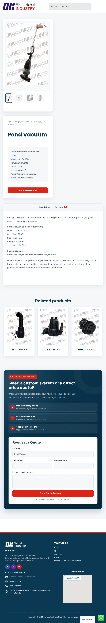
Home (10, 122)
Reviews (60, 207)
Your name (17, 460)
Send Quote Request (53, 493)
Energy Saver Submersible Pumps (27, 122)
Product (16, 448)
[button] (45, 25)
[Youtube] (19, 566)
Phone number (60, 460)
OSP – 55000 (19, 349)
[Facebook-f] (7, 566)
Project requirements (22, 472)
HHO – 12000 (87, 349)
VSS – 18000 (53, 349)
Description (44, 207)
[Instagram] (13, 566)
